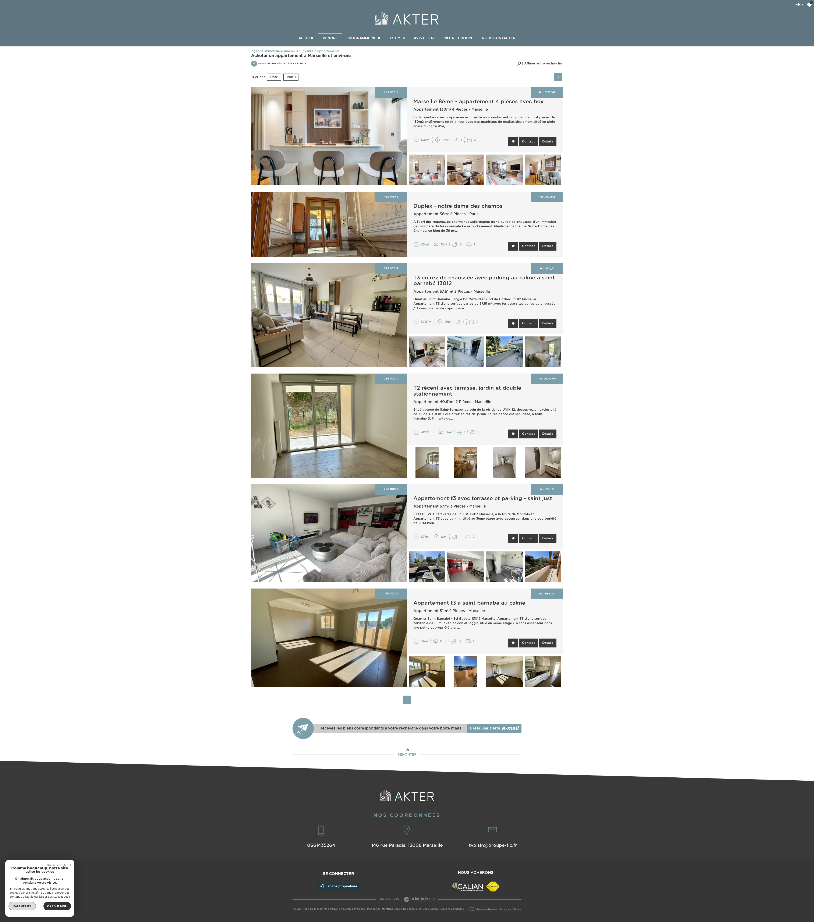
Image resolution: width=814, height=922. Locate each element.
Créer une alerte (494, 728)
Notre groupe (458, 38)
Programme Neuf (363, 38)
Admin (434, 909)
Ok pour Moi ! (57, 906)
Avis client (425, 38)
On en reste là (57, 865)
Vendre (330, 38)
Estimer (397, 38)
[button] (539, 63)
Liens (425, 909)
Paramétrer (22, 906)
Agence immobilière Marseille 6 (276, 51)
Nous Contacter (499, 38)
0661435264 (321, 845)
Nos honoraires (412, 909)
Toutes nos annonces (451, 909)
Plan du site (374, 909)
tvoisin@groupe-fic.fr (493, 845)
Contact (528, 141)
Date (274, 77)
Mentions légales (392, 909)
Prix (290, 77)
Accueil (306, 38)
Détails (547, 141)
